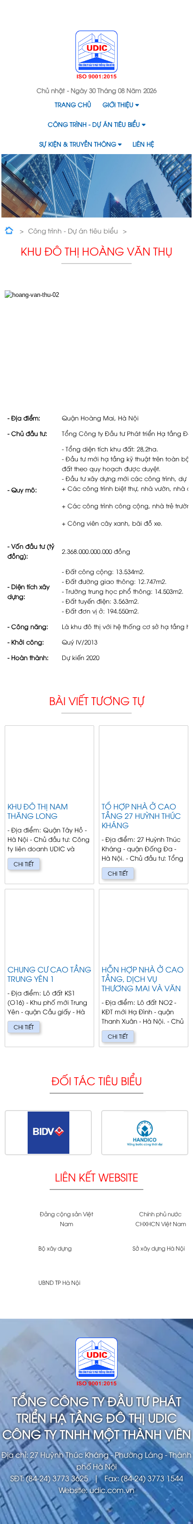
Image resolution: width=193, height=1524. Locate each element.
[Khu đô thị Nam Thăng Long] (49, 804)
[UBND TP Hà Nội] (18, 1292)
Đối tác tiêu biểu (97, 1080)
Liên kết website (96, 1176)
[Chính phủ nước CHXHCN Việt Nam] (112, 1223)
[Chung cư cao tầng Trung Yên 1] (49, 968)
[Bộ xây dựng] (18, 1258)
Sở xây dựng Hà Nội (159, 1248)
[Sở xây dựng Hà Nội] (112, 1258)
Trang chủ (73, 104)
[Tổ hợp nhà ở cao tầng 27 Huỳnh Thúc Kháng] (143, 804)
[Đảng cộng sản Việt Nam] (18, 1223)
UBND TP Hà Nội (59, 1282)
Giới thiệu (118, 104)
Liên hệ (143, 144)
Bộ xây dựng (55, 1248)
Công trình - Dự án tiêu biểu (94, 124)
